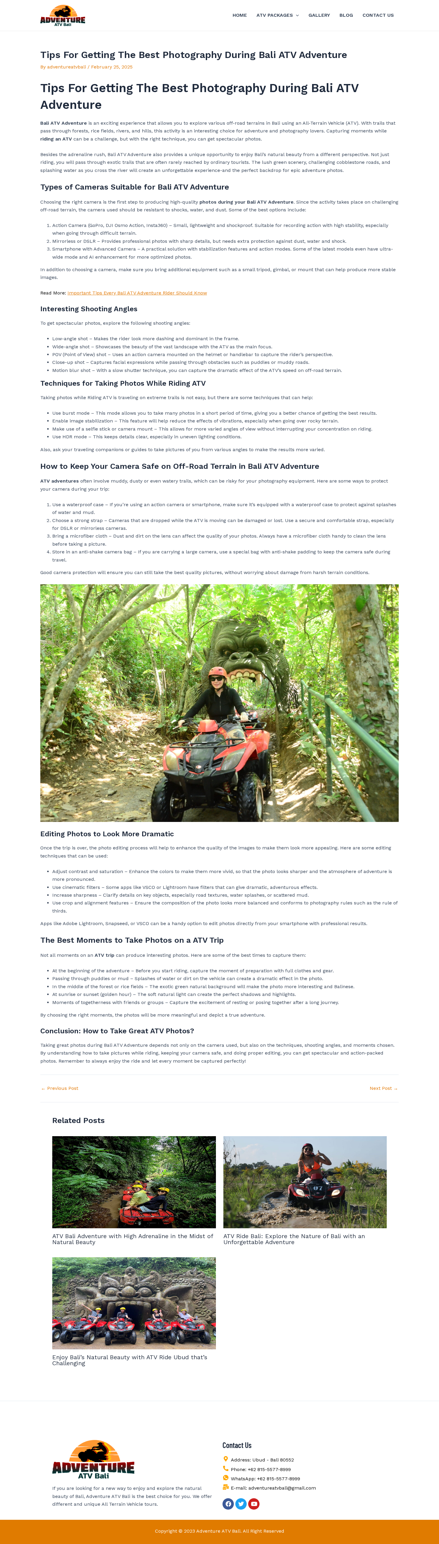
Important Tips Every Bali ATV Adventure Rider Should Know (137, 293)
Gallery (319, 15)
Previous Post (59, 1088)
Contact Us (378, 15)
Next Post (384, 1088)
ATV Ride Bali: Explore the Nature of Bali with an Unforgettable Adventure (294, 1239)
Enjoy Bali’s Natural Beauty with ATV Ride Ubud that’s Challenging (129, 1360)
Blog (346, 15)
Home (240, 15)
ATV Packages (275, 15)
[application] (296, 15)
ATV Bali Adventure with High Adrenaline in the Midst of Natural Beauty (132, 1239)
